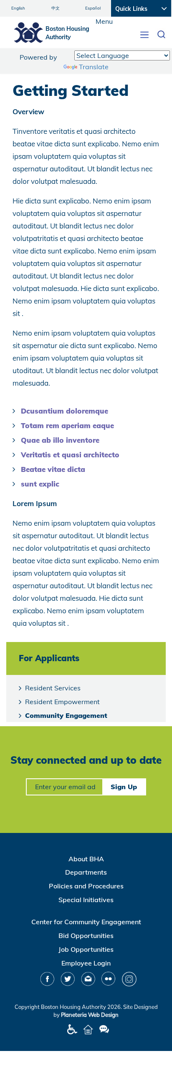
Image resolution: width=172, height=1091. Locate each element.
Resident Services (53, 688)
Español (93, 8)
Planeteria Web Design (90, 1014)
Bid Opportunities (86, 935)
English (18, 8)
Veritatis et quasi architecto (70, 454)
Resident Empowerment (62, 701)
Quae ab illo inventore (60, 440)
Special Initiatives (86, 899)
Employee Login (86, 963)
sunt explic (40, 483)
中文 (55, 8)
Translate (94, 67)
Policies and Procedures (86, 886)
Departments (86, 872)
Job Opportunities (86, 949)
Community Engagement (66, 715)
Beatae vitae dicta (53, 469)
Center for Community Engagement (86, 922)
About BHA (86, 859)
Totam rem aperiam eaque (67, 425)
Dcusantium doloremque (64, 410)
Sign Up (124, 787)
